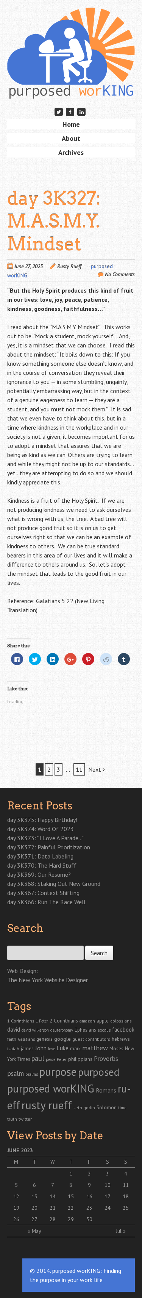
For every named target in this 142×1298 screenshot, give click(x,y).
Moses (116, 1048)
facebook (123, 1029)
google (62, 1038)
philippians (80, 1059)
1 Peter (42, 1021)
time (122, 1107)
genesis (44, 1038)
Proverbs (106, 1058)
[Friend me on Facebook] (70, 111)
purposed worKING (50, 1088)
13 (34, 1196)
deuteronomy (61, 1030)
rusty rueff (47, 1105)
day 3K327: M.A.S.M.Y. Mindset (54, 221)
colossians (121, 1021)
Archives (71, 152)
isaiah (13, 1048)
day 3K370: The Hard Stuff (41, 865)
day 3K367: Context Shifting (43, 893)
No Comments (120, 274)
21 (53, 1207)
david (13, 1029)
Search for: (19, 941)
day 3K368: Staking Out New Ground (53, 883)
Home (71, 124)
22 (71, 1207)
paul (37, 1058)
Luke (62, 1048)
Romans (106, 1090)
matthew (95, 1047)
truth (12, 1119)
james (27, 1048)
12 (16, 1196)
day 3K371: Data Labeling (40, 856)
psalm (15, 1073)
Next (95, 769)
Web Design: (22, 971)
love (51, 1048)
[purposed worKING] (71, 87)
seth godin (84, 1107)
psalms (31, 1074)
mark (75, 1048)
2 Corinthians (64, 1020)
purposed (98, 1072)
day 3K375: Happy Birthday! (42, 819)
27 (34, 1219)
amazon (87, 1021)
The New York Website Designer (47, 980)
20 (34, 1207)
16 (89, 1196)
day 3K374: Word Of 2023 (40, 829)
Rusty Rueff (69, 266)
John (41, 1048)
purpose (57, 1071)
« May (34, 1231)
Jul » (121, 1231)
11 (79, 769)
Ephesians (85, 1030)
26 (16, 1219)
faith (11, 1039)
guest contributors (91, 1039)
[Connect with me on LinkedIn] (82, 111)
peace (50, 1059)
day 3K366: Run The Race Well (46, 902)
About (71, 138)
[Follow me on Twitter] (59, 111)
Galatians (26, 1039)
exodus (104, 1030)
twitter (25, 1119)
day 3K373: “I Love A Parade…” (45, 838)
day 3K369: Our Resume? (39, 874)
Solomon (107, 1107)
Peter (62, 1059)
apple (103, 1021)
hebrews (121, 1038)
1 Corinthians (20, 1021)
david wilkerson (35, 1030)
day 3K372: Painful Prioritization (48, 847)
